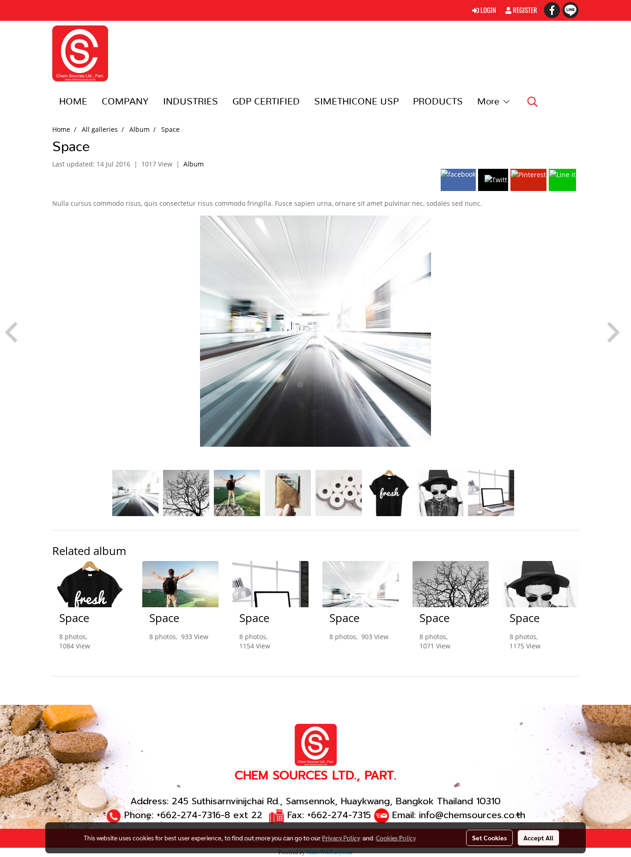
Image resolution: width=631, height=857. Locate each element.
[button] (532, 102)
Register (524, 10)
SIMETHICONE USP (356, 101)
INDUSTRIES (190, 101)
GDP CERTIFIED (266, 101)
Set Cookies (489, 837)
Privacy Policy (341, 837)
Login (487, 10)
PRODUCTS (438, 101)
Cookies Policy (396, 837)
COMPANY (125, 101)
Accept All (538, 837)
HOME (73, 101)
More (489, 101)
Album (193, 164)
